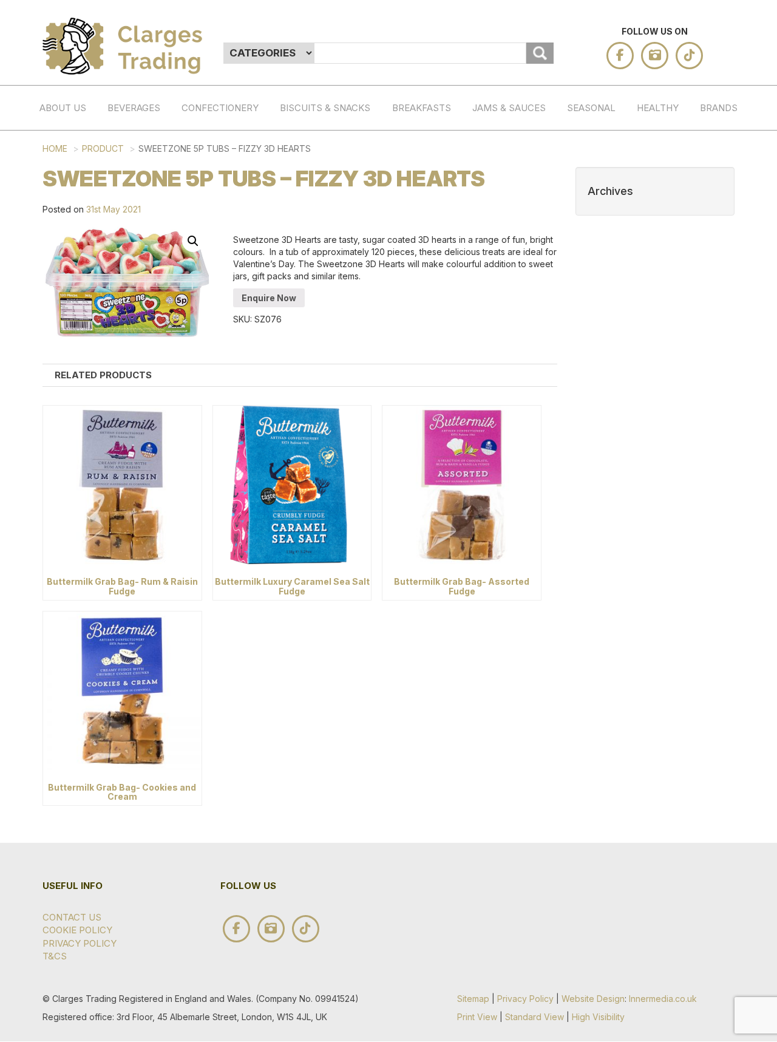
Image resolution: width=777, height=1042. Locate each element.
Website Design (593, 998)
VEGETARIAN (673, 307)
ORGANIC (673, 257)
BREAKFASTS (421, 108)
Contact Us (71, 917)
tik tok (689, 55)
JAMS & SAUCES (509, 108)
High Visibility (598, 1017)
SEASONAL (591, 108)
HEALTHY (658, 108)
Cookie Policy (77, 930)
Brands (719, 108)
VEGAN (673, 332)
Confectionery (220, 108)
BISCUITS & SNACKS (325, 108)
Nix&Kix (736, 473)
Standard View (534, 1017)
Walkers (736, 498)
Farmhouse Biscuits (736, 555)
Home (54, 148)
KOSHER (673, 282)
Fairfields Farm (736, 403)
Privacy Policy (79, 943)
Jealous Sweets (736, 327)
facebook (620, 55)
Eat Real (736, 631)
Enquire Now (269, 298)
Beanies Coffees (736, 288)
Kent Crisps (736, 365)
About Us (62, 108)
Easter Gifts (603, 238)
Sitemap (473, 998)
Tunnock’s (736, 523)
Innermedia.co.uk (663, 998)
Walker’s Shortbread (736, 251)
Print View (477, 1017)
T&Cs (54, 956)
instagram (654, 55)
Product (103, 148)
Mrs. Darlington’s (736, 593)
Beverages (133, 108)
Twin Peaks (736, 441)
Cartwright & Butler (736, 676)
